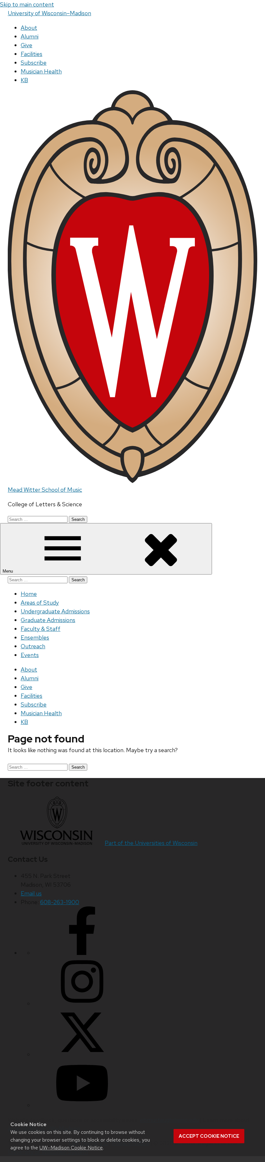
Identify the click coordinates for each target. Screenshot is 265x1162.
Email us (31, 893)
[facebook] (82, 953)
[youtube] (82, 1105)
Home (29, 593)
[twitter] (82, 1054)
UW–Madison (49, 13)
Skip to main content (27, 4)
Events (30, 655)
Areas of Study (40, 602)
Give (26, 45)
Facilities (31, 54)
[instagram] (82, 1003)
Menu (8, 571)
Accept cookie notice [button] (209, 1136)
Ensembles (35, 637)
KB (24, 80)
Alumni (29, 36)
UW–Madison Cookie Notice (71, 1147)
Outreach (33, 646)
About (29, 27)
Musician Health (41, 71)
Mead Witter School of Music (45, 489)
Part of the (151, 843)
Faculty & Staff (40, 628)
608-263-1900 (59, 902)
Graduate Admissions (48, 620)
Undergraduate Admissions (55, 611)
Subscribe (34, 62)
